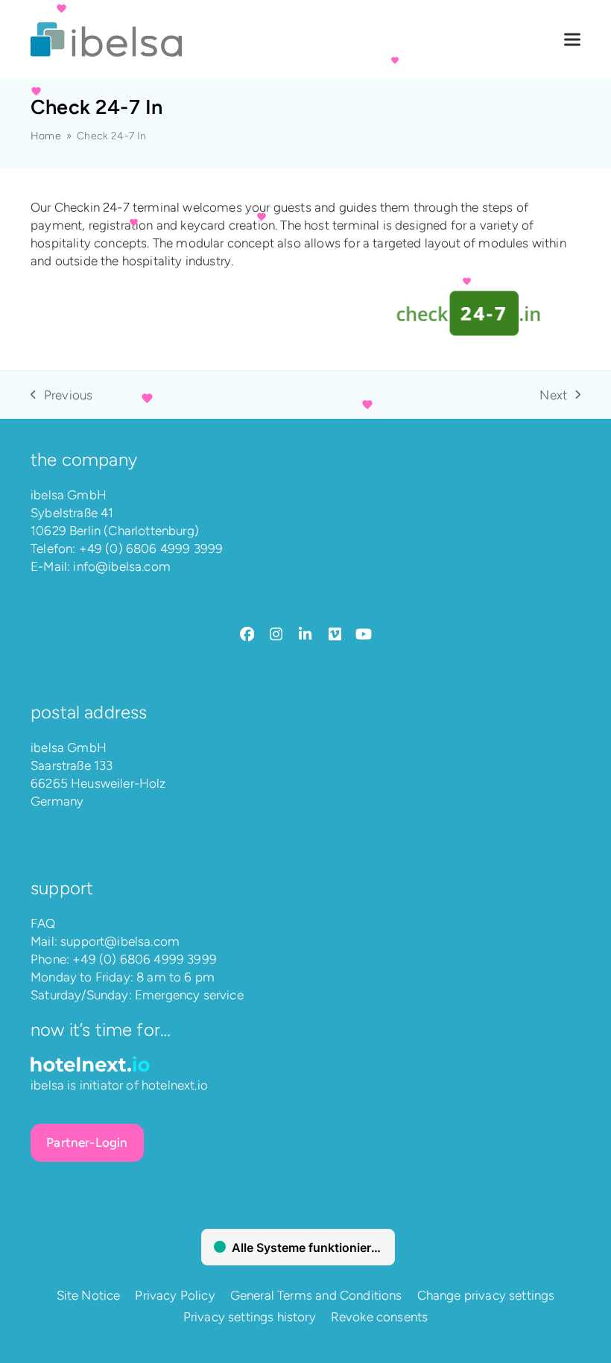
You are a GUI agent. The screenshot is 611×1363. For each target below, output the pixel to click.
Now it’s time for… (101, 1029)
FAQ (43, 923)
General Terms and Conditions (316, 1295)
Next (553, 396)
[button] (572, 40)
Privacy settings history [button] (249, 1316)
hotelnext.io (175, 1085)
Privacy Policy (175, 1295)
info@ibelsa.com (122, 566)
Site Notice (89, 1295)
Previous (61, 396)
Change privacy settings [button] (486, 1295)
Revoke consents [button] (379, 1316)
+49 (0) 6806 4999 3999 (151, 548)
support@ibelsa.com (120, 941)
